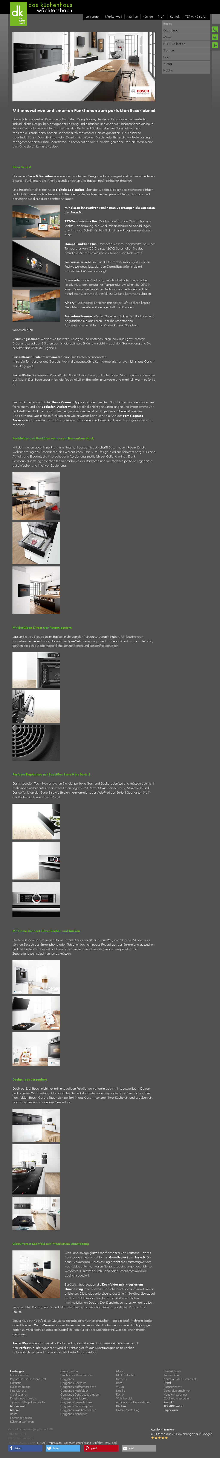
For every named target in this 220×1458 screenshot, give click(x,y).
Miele (119, 1371)
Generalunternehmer (177, 1390)
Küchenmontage (20, 1386)
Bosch (13, 1414)
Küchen (121, 1406)
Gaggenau (67, 1379)
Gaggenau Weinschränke (76, 1402)
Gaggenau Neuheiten (73, 1414)
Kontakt (169, 1402)
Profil (167, 1383)
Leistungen (17, 1371)
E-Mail (41, 1442)
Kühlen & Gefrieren (22, 1421)
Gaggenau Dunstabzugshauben (80, 1394)
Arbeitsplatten (19, 1394)
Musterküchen (172, 1371)
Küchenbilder (172, 1375)
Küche (120, 1394)
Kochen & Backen (21, 1417)
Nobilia (120, 1390)
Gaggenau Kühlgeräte (74, 1398)
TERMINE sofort (174, 1406)
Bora (119, 1383)
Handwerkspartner (175, 1394)
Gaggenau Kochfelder (74, 1390)
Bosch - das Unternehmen (76, 1375)
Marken (15, 1410)
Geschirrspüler (69, 1371)
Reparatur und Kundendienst (28, 1379)
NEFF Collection (126, 1375)
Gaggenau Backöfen (73, 1383)
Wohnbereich (124, 1398)
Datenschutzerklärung (77, 1442)
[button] (25, 1448)
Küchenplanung (19, 1375)
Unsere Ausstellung (127, 1410)
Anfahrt (98, 1442)
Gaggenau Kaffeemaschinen (78, 1386)
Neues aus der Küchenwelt (180, 1379)
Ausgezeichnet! (173, 1386)
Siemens (121, 1379)
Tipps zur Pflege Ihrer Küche (27, 1402)
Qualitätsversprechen (177, 1398)
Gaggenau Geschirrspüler (76, 1406)
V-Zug (120, 1386)
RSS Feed (111, 1442)
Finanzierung (18, 1390)
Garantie (15, 1383)
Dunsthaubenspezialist (24, 1398)
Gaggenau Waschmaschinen (78, 1410)
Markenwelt (18, 1406)
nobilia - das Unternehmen (133, 1402)
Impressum (171, 1410)
